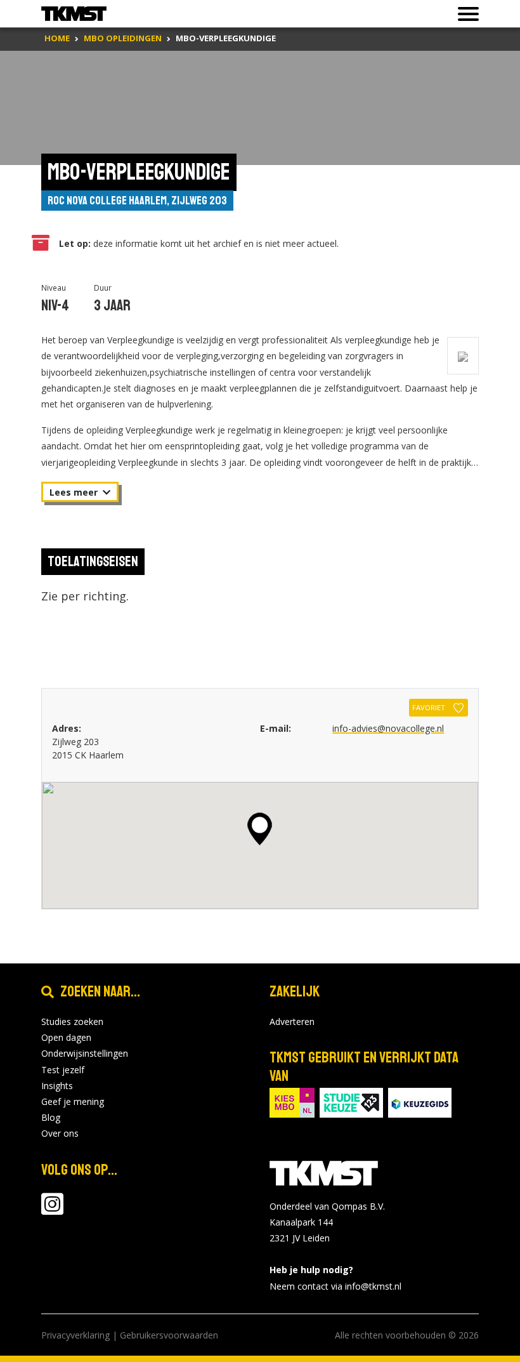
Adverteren (292, 1021)
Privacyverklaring (75, 1335)
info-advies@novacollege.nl (388, 728)
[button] (259, 828)
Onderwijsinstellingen (84, 1053)
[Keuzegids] (420, 1101)
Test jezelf (62, 1070)
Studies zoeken (72, 1021)
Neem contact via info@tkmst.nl (335, 1286)
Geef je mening (72, 1101)
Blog (50, 1117)
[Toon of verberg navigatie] (464, 14)
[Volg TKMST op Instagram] (52, 1210)
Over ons (60, 1133)
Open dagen (66, 1037)
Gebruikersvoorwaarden (169, 1335)
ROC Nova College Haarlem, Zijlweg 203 (137, 201)
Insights (57, 1086)
